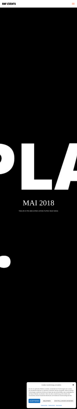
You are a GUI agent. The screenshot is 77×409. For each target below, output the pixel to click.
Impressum (59, 405)
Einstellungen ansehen (63, 401)
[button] (73, 385)
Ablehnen (47, 401)
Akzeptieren (34, 401)
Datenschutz (44, 405)
